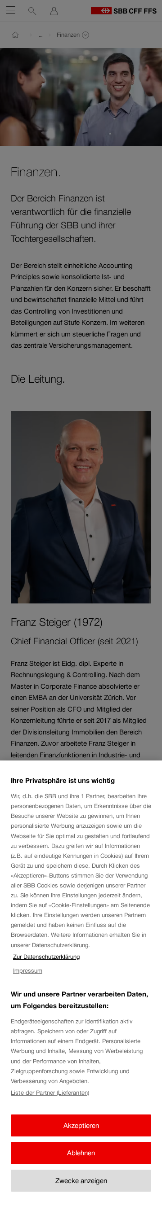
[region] (81, 983)
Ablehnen (81, 1153)
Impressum (27, 970)
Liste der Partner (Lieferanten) (50, 1092)
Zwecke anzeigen (81, 1180)
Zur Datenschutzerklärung (46, 956)
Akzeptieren (81, 1125)
